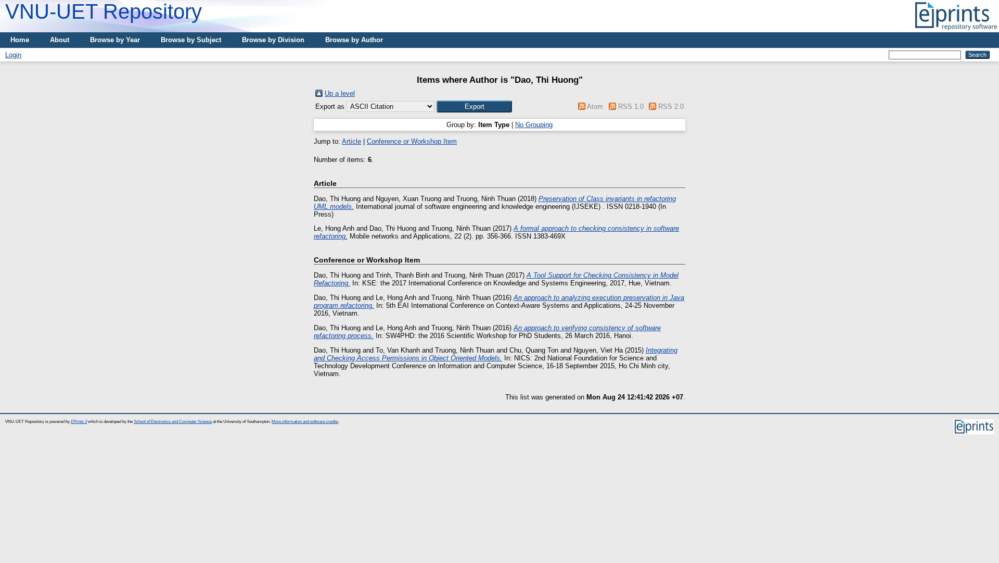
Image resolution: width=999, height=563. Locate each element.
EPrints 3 (79, 421)
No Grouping (534, 125)
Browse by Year (115, 40)
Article (351, 141)
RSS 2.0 (671, 106)
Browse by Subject (191, 40)
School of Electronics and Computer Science (173, 421)
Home (19, 40)
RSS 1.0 (631, 106)
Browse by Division (273, 40)
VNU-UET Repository (103, 11)
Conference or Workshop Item (412, 141)
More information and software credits (305, 421)
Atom (595, 106)
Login (13, 55)
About (59, 40)
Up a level (340, 93)
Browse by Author (354, 40)
